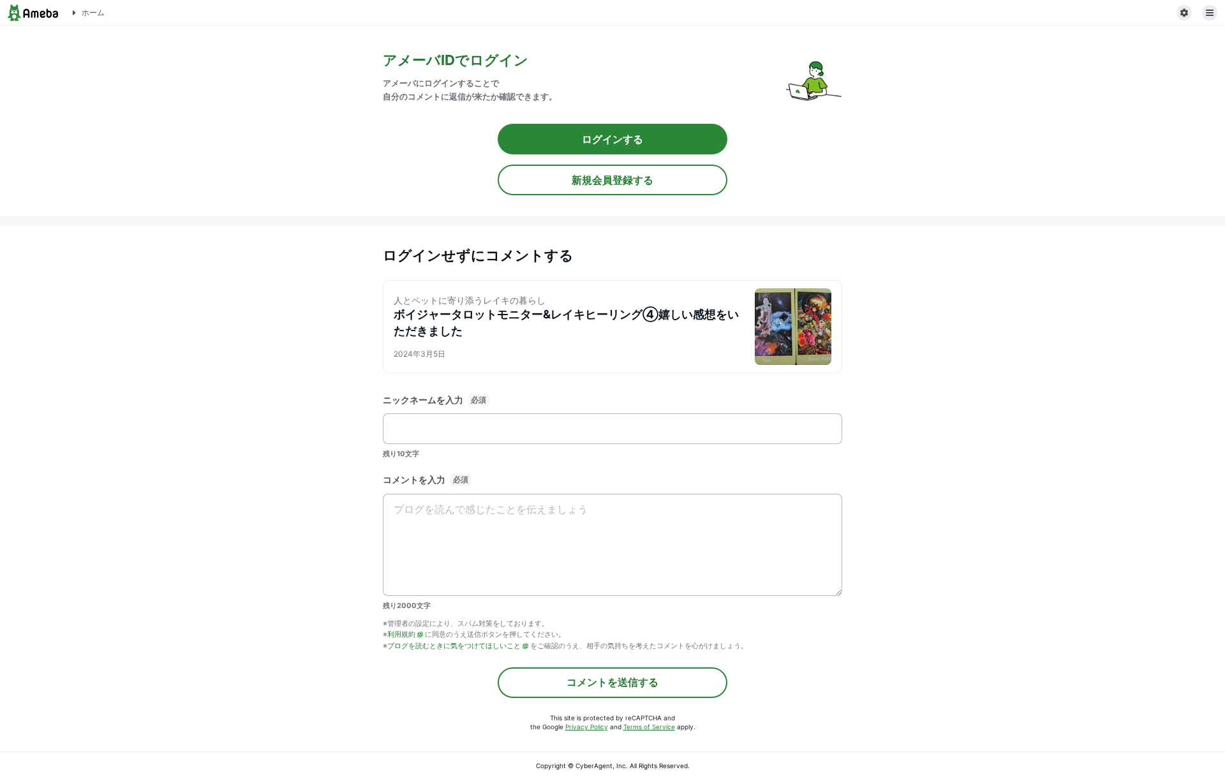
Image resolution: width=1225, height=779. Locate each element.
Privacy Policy (586, 727)
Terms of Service (649, 727)
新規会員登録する (612, 180)
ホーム (93, 12)
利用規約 (401, 634)
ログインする (612, 139)
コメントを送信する (612, 682)
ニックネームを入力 (423, 399)
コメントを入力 (414, 479)
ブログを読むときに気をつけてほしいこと (454, 645)
